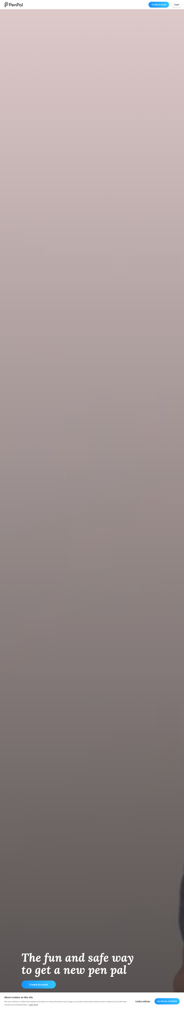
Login (176, 4)
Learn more (33, 1005)
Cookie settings (142, 1001)
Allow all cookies (167, 1001)
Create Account (159, 4)
